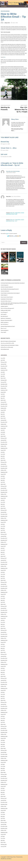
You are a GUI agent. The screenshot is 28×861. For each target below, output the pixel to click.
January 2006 (3, 824)
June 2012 (3, 670)
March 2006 (3, 820)
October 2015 (3, 590)
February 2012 (4, 678)
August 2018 (3, 522)
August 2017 (3, 546)
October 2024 (3, 388)
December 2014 (4, 610)
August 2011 (3, 690)
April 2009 (3, 746)
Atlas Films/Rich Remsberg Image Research (9, 289)
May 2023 (3, 414)
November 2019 (4, 492)
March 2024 (3, 400)
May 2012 (3, 672)
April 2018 (3, 530)
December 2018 (4, 514)
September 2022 (4, 426)
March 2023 (3, 418)
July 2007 (3, 788)
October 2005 (3, 830)
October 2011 (3, 686)
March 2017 (3, 556)
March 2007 (3, 796)
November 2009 (4, 732)
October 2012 (3, 662)
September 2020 (4, 472)
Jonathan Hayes (4, 306)
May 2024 (3, 398)
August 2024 (3, 392)
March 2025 (3, 378)
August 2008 (3, 762)
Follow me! (11, 235)
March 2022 (3, 436)
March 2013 (3, 652)
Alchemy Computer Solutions (6, 287)
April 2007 (3, 794)
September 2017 (4, 544)
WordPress (3, 858)
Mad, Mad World (4, 316)
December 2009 (4, 730)
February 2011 (3, 702)
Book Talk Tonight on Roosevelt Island (8, 341)
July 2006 (3, 812)
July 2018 (3, 524)
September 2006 (4, 808)
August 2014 (3, 618)
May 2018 (3, 528)
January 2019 (3, 512)
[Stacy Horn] (14, 3)
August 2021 (3, 450)
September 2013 (4, 640)
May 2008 (3, 768)
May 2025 (3, 376)
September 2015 (4, 592)
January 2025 (3, 382)
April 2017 (3, 554)
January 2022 (3, 440)
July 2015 (3, 596)
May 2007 (3, 792)
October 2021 (3, 446)
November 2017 (4, 540)
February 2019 (4, 510)
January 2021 (3, 464)
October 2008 (3, 758)
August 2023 (3, 410)
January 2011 (3, 704)
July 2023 (3, 412)
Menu (5, 6)
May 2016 (3, 576)
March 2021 (3, 460)
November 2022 (4, 422)
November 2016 (4, 564)
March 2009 (3, 748)
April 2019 (3, 506)
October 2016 (3, 566)
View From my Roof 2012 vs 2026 (7, 343)
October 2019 (3, 494)
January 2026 (3, 364)
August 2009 (3, 738)
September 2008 (4, 760)
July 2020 (3, 476)
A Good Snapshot (4, 285)
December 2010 (4, 706)
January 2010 (3, 728)
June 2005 (3, 838)
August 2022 (3, 428)
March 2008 (3, 772)
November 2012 (4, 660)
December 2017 (4, 538)
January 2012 (3, 680)
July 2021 (3, 452)
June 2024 (3, 396)
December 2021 (4, 442)
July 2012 (3, 668)
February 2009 (4, 750)
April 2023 (3, 416)
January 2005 (3, 846)
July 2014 (3, 620)
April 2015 (3, 602)
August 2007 (3, 786)
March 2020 (3, 484)
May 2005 (3, 840)
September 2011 (4, 688)
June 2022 (3, 432)
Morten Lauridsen (4, 322)
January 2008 (3, 776)
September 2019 (4, 496)
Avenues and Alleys (4, 291)
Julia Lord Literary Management (7, 308)
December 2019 (4, 490)
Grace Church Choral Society (6, 297)
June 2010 (3, 718)
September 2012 (4, 664)
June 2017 (3, 550)
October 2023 (3, 408)
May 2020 (3, 480)
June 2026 (3, 358)
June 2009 (3, 742)
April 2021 (3, 458)
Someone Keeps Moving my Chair (7, 326)
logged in (7, 233)
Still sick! (4, 154)
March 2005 (3, 842)
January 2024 (3, 402)
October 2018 (3, 518)
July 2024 (3, 394)
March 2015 (3, 604)
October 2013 (3, 638)
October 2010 (3, 710)
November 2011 (4, 684)
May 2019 (3, 504)
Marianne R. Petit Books (5, 318)
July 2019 (3, 500)
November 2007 (4, 780)
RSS (20, 235)
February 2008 (4, 774)
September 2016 (4, 568)
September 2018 (4, 520)
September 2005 (4, 832)
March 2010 (3, 724)
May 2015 (3, 600)
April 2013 (3, 650)
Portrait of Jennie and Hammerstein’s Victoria (9, 345)
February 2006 (4, 822)
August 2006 (3, 810)
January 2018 (3, 536)
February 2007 (4, 798)
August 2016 (3, 570)
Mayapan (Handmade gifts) (6, 320)
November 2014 (4, 612)
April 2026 (3, 360)
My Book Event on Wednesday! (7, 347)
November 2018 (4, 516)
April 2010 (3, 722)
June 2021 (3, 454)
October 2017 (3, 542)
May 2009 (3, 744)
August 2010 (3, 714)
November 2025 (4, 366)
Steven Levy (3, 328)
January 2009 (3, 752)
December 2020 (4, 466)
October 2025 (3, 368)
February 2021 (4, 462)
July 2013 (3, 644)
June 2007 (3, 790)
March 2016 (3, 580)
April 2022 (3, 434)
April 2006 (3, 818)
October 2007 (3, 782)
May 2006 (3, 816)
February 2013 (4, 654)
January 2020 (3, 488)
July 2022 (3, 430)
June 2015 (3, 598)
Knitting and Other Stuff (5, 310)
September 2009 (4, 736)
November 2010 (4, 708)
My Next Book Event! (5, 349)
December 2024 (4, 384)
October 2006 (3, 806)
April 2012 (3, 674)
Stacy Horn (7, 22)
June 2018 (3, 526)
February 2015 (4, 606)
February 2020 (4, 486)
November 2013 (4, 636)
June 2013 (3, 646)
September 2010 (4, 712)
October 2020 (3, 470)
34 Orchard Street (4, 283)
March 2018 (3, 532)
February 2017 (4, 558)
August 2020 (3, 474)
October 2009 (3, 734)
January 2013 (3, 656)
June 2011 (3, 694)
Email (16, 235)
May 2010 (3, 720)
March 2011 (3, 700)
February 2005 (4, 844)
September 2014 (4, 616)
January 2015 (3, 608)
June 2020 (3, 478)
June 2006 (3, 814)
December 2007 (4, 778)
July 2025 (3, 372)
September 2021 (4, 448)
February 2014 (4, 630)
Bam (10, 858)
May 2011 (3, 696)
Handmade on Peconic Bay (6, 299)
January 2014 (3, 632)
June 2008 (3, 766)
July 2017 (3, 548)
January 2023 (3, 420)
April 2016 (3, 578)
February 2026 (4, 362)
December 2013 (4, 634)
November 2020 (4, 468)
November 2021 (4, 444)
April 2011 (3, 698)
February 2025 (4, 380)
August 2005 (3, 834)
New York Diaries (4, 324)
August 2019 (3, 498)
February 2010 (4, 726)
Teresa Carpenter (4, 330)
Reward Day (5, 141)
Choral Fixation (4, 293)
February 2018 (4, 534)
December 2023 (4, 404)
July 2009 (3, 740)
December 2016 (4, 562)
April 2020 (3, 482)
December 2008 (4, 754)
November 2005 (4, 828)
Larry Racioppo (4, 312)
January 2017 (3, 560)
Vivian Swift (3, 332)
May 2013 (3, 648)
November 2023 (4, 406)
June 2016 (3, 574)
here (4, 57)
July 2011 (3, 692)
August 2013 (3, 642)
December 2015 (4, 586)
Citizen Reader (4, 295)
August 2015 (3, 594)
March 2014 (3, 628)
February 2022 (4, 438)
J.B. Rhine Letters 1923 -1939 (6, 303)
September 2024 (4, 390)
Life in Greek (3, 314)
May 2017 (3, 552)
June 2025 (3, 374)
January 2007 (3, 800)
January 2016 (3, 584)
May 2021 (3, 456)
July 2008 (3, 764)
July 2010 (3, 716)
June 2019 (3, 502)
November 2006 (4, 804)
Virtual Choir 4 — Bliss (8, 148)
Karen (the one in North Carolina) (13, 171)
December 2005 (4, 826)
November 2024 (4, 386)
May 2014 (3, 624)
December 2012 (4, 658)
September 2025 (4, 370)
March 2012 (3, 676)
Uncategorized (5, 11)
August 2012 (3, 666)
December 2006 (4, 802)
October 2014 (3, 614)
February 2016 (4, 582)
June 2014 (3, 622)
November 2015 (4, 588)
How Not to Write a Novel (6, 301)
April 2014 (3, 626)
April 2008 (3, 770)
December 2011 (4, 682)
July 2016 (3, 572)
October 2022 (3, 424)
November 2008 (4, 756)
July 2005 (3, 836)
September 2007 (4, 784)
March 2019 (3, 508)
